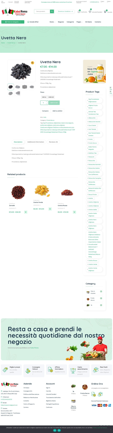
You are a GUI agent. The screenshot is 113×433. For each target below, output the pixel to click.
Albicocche (91, 118)
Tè (73, 391)
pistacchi (91, 157)
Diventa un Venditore (64, 11)
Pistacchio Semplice (94, 178)
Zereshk (12, 205)
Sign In (48, 388)
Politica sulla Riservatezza (31, 394)
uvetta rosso (92, 260)
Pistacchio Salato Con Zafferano (94, 173)
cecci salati (92, 125)
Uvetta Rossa (62, 205)
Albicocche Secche (94, 121)
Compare (45, 111)
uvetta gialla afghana (92, 215)
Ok (55, 430)
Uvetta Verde (38, 202)
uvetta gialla (92, 209)
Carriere (25, 407)
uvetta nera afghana (46, 125)
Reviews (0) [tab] (53, 142)
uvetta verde (92, 264)
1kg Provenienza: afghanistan (52, 123)
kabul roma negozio (67, 123)
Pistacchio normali (94, 164)
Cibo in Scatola (73, 407)
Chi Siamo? (3, 2)
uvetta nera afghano (59, 125)
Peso (42, 92)
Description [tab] (18, 142)
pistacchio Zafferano (91, 183)
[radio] (44, 97)
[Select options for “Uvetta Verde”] (50, 209)
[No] (111, 429)
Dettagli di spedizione (52, 404)
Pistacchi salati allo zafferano (94, 189)
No (59, 430)
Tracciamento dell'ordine (28, 2)
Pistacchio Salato (94, 168)
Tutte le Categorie (13, 22)
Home (3, 43)
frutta (90, 139)
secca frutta (92, 194)
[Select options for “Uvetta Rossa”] (74, 212)
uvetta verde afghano (92, 269)
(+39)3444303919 (6, 399)
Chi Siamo (26, 388)
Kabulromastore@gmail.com (9, 405)
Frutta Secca (11, 43)
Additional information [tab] (35, 142)
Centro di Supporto (29, 404)
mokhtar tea (92, 153)
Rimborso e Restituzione (30, 397)
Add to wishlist (57, 111)
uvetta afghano (93, 206)
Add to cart (54, 103)
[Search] (52, 11)
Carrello (48, 391)
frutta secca (92, 143)
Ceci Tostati (92, 129)
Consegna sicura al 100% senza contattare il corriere (56, 2)
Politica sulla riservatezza (100, 427)
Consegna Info (27, 391)
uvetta (90, 198)
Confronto (49, 407)
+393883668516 (94, 2)
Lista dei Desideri (16, 2)
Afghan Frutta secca (93, 107)
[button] (32, 62)
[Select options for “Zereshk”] (25, 212)
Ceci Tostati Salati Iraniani (94, 134)
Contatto (26, 401)
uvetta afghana (93, 202)
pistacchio (91, 160)
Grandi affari (34, 22)
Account (10, 2)
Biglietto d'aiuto (51, 401)
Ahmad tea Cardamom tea (93, 113)
